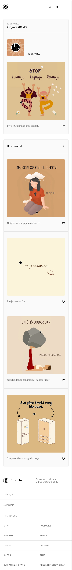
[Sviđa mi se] (63, 126)
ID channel (13, 24)
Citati (6, 526)
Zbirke (7, 545)
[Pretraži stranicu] (50, 7)
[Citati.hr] (5, 7)
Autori (8, 555)
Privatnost (10, 515)
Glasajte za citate (14, 565)
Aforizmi (8, 536)
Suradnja (8, 505)
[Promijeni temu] (57, 7)
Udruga (8, 494)
